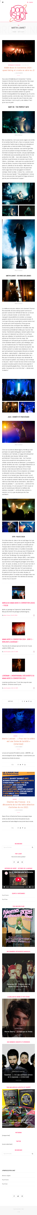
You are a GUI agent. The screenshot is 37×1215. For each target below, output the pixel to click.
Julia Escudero (19, 73)
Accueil (14, 31)
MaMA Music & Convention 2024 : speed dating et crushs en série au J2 (18, 68)
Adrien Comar (7, 615)
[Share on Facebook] (24, 701)
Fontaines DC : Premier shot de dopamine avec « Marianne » (18, 985)
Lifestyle (18, 1116)
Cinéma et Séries (18, 1028)
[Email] (30, 701)
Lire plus (10, 701)
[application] (18, 879)
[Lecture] (4, 887)
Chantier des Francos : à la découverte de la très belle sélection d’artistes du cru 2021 (18, 805)
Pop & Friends (5, 895)
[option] (18, 927)
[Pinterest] (28, 701)
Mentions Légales (6, 1175)
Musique (15, 736)
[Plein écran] (32, 887)
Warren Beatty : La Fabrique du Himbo (18, 1031)
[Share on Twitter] (26, 701)
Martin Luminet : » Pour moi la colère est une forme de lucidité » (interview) (18, 741)
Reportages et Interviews (14, 65)
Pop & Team (4, 899)
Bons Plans (18, 935)
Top (19, 1211)
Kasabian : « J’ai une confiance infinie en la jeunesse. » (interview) (18, 1076)
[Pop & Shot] (18, 13)
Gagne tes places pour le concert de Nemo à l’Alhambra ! (18, 940)
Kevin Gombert (19, 746)
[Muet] (30, 887)
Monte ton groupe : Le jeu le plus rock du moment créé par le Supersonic (18, 1121)
